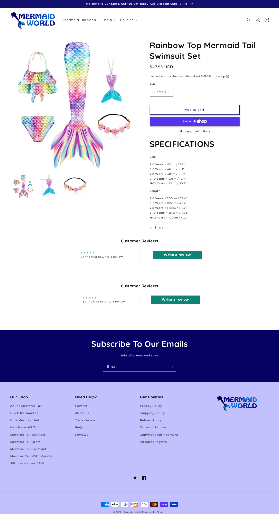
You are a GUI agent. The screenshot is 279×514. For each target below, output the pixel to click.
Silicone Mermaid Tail (27, 463)
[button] (81, 20)
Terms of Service (153, 427)
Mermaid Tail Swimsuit (28, 449)
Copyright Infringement (159, 435)
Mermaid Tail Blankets (28, 435)
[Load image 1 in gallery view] (23, 186)
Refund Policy (151, 420)
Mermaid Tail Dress (25, 442)
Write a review (177, 255)
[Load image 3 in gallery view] (75, 186)
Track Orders (85, 420)
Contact (81, 406)
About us (82, 413)
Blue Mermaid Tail (24, 420)
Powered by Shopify (154, 512)
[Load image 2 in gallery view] (49, 186)
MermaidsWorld (132, 512)
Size (153, 83)
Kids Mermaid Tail (24, 427)
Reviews (81, 435)
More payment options (195, 131)
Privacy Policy (151, 406)
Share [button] (159, 227)
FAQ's (79, 427)
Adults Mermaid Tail (26, 406)
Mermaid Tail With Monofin (32, 456)
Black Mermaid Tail (25, 413)
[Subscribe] (171, 367)
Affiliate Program (153, 442)
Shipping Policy (152, 413)
